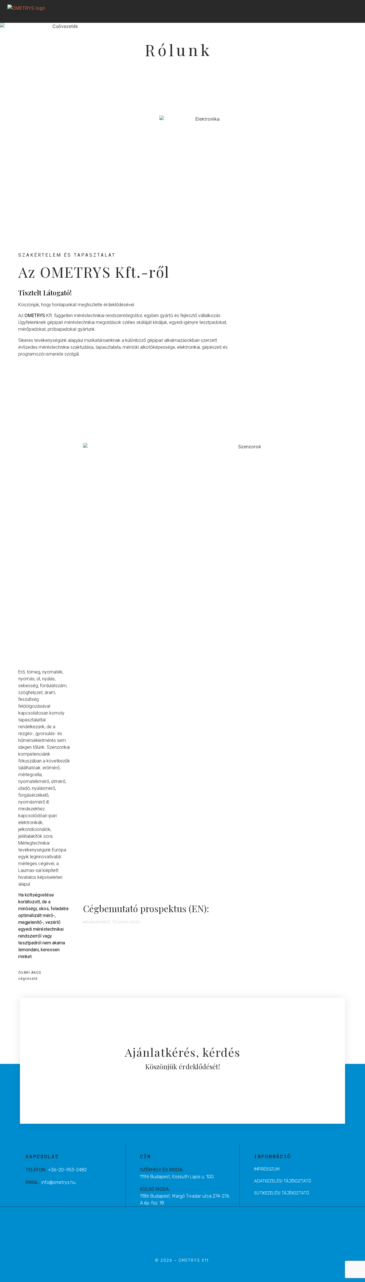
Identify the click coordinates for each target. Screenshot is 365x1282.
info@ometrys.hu (58, 1182)
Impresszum (266, 1169)
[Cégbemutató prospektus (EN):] (255, 907)
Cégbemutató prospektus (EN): (146, 908)
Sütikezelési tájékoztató (281, 1193)
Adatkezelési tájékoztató (282, 1181)
